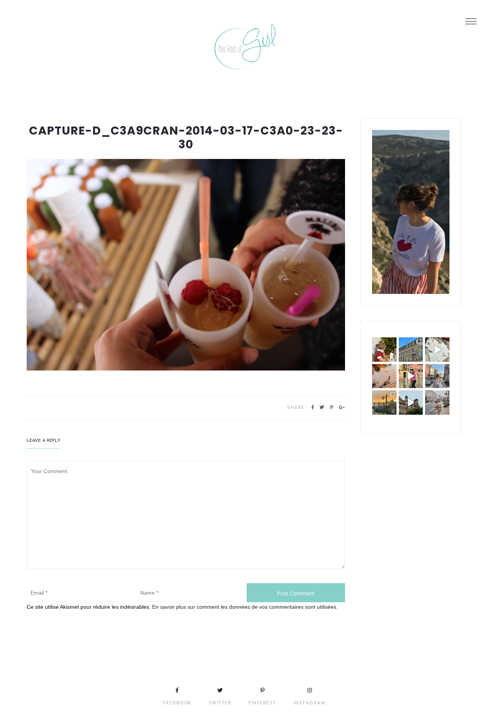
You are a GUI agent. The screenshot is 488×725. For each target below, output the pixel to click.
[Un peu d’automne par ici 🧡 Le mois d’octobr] (384, 376)
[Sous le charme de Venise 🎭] (411, 376)
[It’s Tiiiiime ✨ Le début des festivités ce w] (384, 349)
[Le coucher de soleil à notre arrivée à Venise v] (384, 402)
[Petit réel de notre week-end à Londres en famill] (411, 402)
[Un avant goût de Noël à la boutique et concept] (437, 349)
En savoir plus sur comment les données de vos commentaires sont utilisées (244, 607)
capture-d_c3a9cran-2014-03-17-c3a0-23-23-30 (186, 137)
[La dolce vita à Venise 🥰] (437, 376)
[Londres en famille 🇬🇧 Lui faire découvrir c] (437, 402)
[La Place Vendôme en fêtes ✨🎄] (411, 349)
